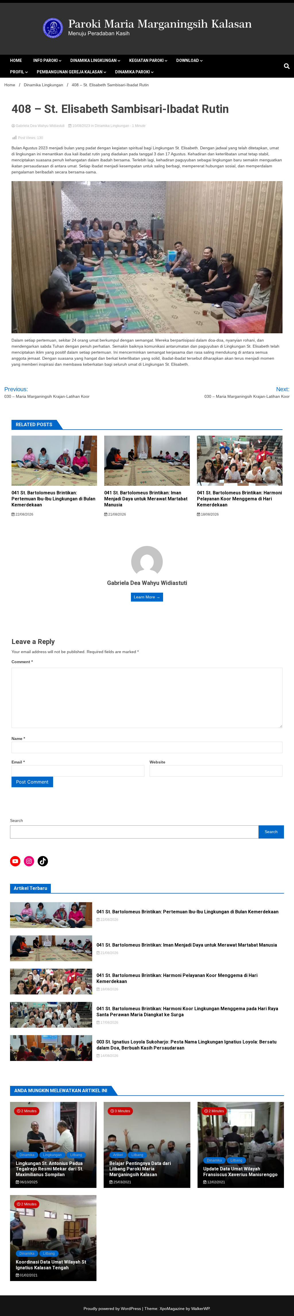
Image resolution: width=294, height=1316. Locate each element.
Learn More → (147, 597)
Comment (22, 661)
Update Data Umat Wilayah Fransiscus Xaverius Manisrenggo (240, 1171)
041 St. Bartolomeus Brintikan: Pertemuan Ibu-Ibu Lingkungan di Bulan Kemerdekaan (53, 499)
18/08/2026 (209, 514)
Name (18, 738)
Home (16, 60)
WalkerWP (200, 1308)
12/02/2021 (215, 1182)
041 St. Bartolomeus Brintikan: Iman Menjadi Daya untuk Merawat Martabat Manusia (145, 499)
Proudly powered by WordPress (113, 1308)
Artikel (118, 1155)
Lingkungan (52, 1155)
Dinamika (27, 1155)
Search (16, 820)
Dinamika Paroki (132, 72)
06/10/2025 (28, 1182)
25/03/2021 (122, 1182)
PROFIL (17, 72)
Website (157, 762)
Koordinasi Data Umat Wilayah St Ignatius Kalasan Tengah (51, 1264)
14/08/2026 (109, 1056)
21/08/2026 (116, 514)
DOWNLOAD (187, 60)
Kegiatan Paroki (146, 60)
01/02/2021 (28, 1275)
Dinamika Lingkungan (93, 60)
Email (18, 762)
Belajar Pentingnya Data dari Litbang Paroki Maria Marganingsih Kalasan (140, 1169)
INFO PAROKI (45, 60)
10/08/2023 (81, 126)
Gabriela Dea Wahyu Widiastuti (40, 126)
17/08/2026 (109, 1023)
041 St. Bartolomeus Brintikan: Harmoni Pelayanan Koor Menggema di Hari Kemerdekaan (239, 499)
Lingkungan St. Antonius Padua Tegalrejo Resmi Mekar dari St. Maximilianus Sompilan (49, 1169)
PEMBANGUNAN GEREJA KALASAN (69, 72)
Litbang (76, 1155)
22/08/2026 (24, 514)
